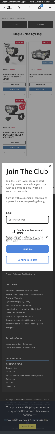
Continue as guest (27, 259)
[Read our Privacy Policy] (47, 237)
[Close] (50, 166)
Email (9, 212)
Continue (28, 249)
